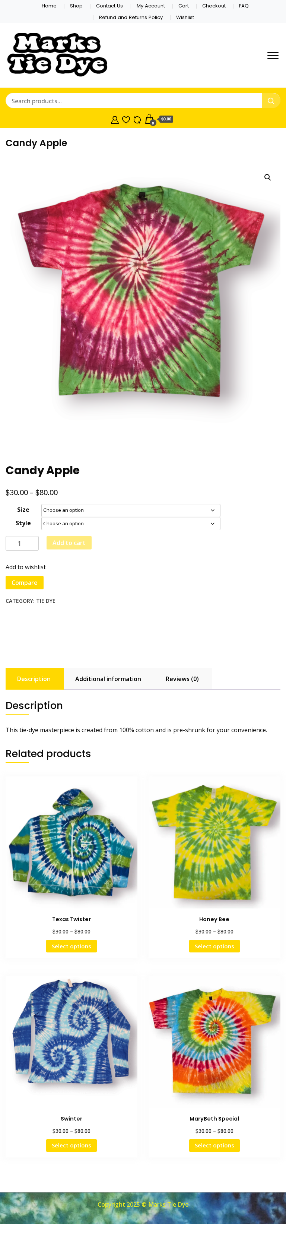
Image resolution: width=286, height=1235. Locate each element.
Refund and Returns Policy (131, 17)
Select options (71, 946)
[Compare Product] (137, 118)
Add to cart (69, 543)
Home (49, 5)
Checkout (214, 5)
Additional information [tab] (108, 679)
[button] (267, 177)
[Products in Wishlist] (126, 118)
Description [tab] (34, 679)
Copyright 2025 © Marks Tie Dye (143, 1204)
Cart (183, 5)
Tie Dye (45, 600)
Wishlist (185, 17)
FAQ (244, 5)
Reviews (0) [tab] (182, 679)
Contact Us (109, 5)
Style (23, 523)
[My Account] (115, 118)
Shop (76, 5)
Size (23, 509)
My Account (151, 5)
